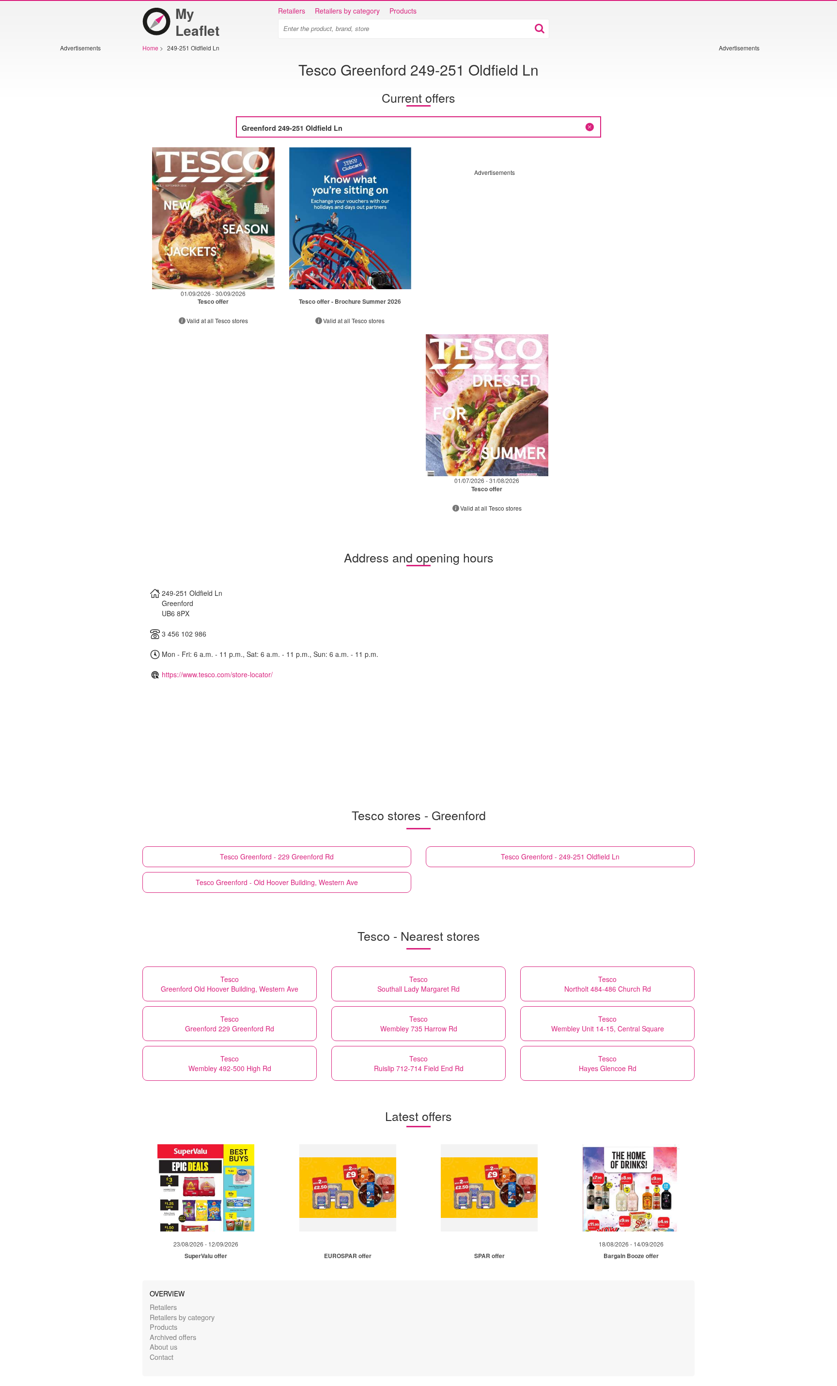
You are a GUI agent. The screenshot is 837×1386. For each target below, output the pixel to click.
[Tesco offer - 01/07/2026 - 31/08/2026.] (487, 405)
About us (163, 1346)
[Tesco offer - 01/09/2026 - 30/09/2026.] (213, 218)
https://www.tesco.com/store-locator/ (217, 674)
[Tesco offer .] (350, 218)
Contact (161, 1357)
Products (403, 11)
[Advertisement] (89, 197)
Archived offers (173, 1337)
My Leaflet (197, 22)
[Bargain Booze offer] (631, 1187)
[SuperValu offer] (205, 1187)
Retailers (291, 11)
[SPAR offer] (489, 1187)
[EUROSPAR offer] (347, 1187)
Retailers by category (347, 11)
